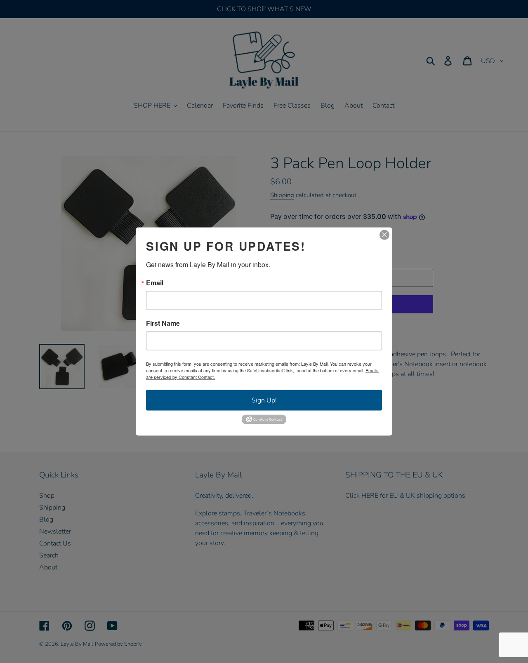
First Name (163, 323)
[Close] (384, 235)
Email (154, 283)
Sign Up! (264, 400)
